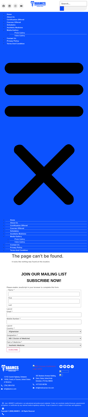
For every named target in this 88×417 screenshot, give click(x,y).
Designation (12, 335)
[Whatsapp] (3, 403)
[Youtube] (21, 5)
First (10, 298)
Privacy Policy (13, 41)
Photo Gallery (19, 33)
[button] (44, 132)
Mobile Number (13, 318)
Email (9, 311)
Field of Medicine (14, 342)
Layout (9, 309)
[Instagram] (15, 5)
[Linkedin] (9, 5)
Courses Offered (14, 22)
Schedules (11, 25)
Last (10, 305)
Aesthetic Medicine (15, 27)
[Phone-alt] (3, 414)
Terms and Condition (16, 44)
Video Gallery (19, 36)
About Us (11, 17)
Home (9, 14)
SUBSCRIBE (13, 350)
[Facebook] (3, 5)
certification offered (15, 19)
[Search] (62, 8)
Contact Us (11, 38)
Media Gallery (12, 30)
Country (11, 328)
